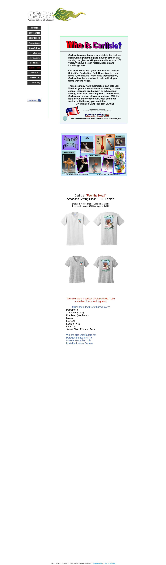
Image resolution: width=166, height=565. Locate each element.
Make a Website (97, 563)
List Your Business (110, 563)
